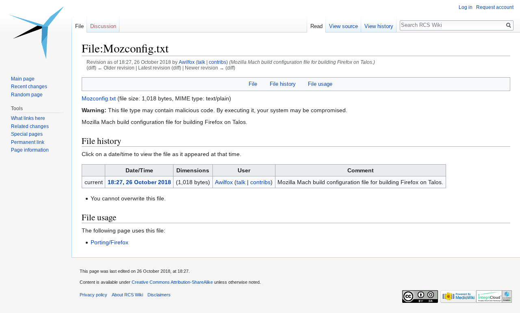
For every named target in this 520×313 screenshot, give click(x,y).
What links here (28, 118)
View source (343, 26)
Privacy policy (93, 294)
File (253, 84)
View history (378, 26)
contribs (217, 62)
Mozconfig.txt (99, 98)
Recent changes (29, 86)
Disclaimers (159, 294)
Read (316, 26)
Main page (23, 79)
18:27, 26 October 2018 (139, 182)
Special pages (27, 134)
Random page (27, 95)
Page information (30, 150)
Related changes (30, 126)
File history (283, 84)
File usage (320, 84)
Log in (465, 7)
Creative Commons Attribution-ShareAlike (172, 282)
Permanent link (27, 142)
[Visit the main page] (35, 32)
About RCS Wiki (127, 294)
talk (201, 62)
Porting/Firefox (109, 242)
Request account (495, 7)
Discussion (103, 26)
